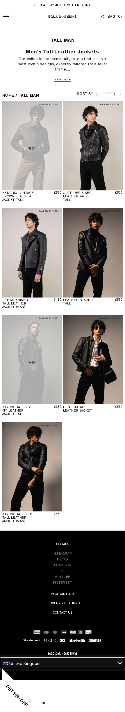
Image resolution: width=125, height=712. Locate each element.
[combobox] (62, 663)
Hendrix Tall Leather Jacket (77, 408)
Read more (62, 79)
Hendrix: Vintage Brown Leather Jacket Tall (18, 196)
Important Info (62, 594)
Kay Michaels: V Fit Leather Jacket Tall (16, 410)
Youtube (62, 576)
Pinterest (62, 582)
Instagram (62, 553)
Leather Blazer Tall (78, 301)
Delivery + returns (62, 603)
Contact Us (62, 612)
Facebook (62, 565)
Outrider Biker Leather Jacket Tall (77, 196)
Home (8, 95)
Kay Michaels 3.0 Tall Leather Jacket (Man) (17, 517)
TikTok (62, 559)
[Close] (42, 702)
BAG (115, 16)
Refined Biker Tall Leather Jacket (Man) (15, 303)
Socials (62, 544)
